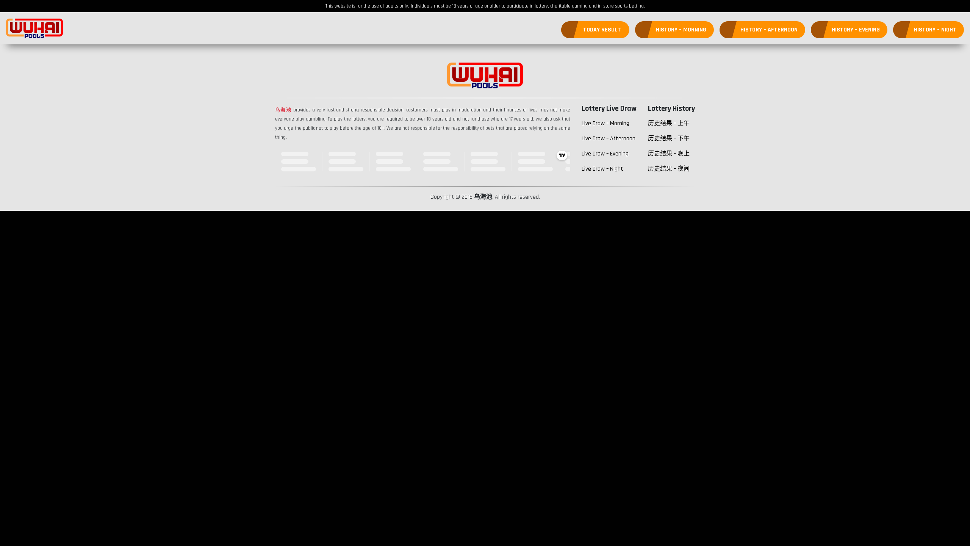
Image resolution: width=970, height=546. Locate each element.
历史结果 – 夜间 (669, 169)
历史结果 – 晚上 (669, 154)
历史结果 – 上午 (669, 123)
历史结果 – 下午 (669, 139)
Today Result (602, 30)
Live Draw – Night (602, 169)
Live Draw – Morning (605, 123)
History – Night (935, 30)
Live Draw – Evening (605, 154)
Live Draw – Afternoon (608, 139)
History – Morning (681, 30)
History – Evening (856, 30)
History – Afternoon (769, 30)
